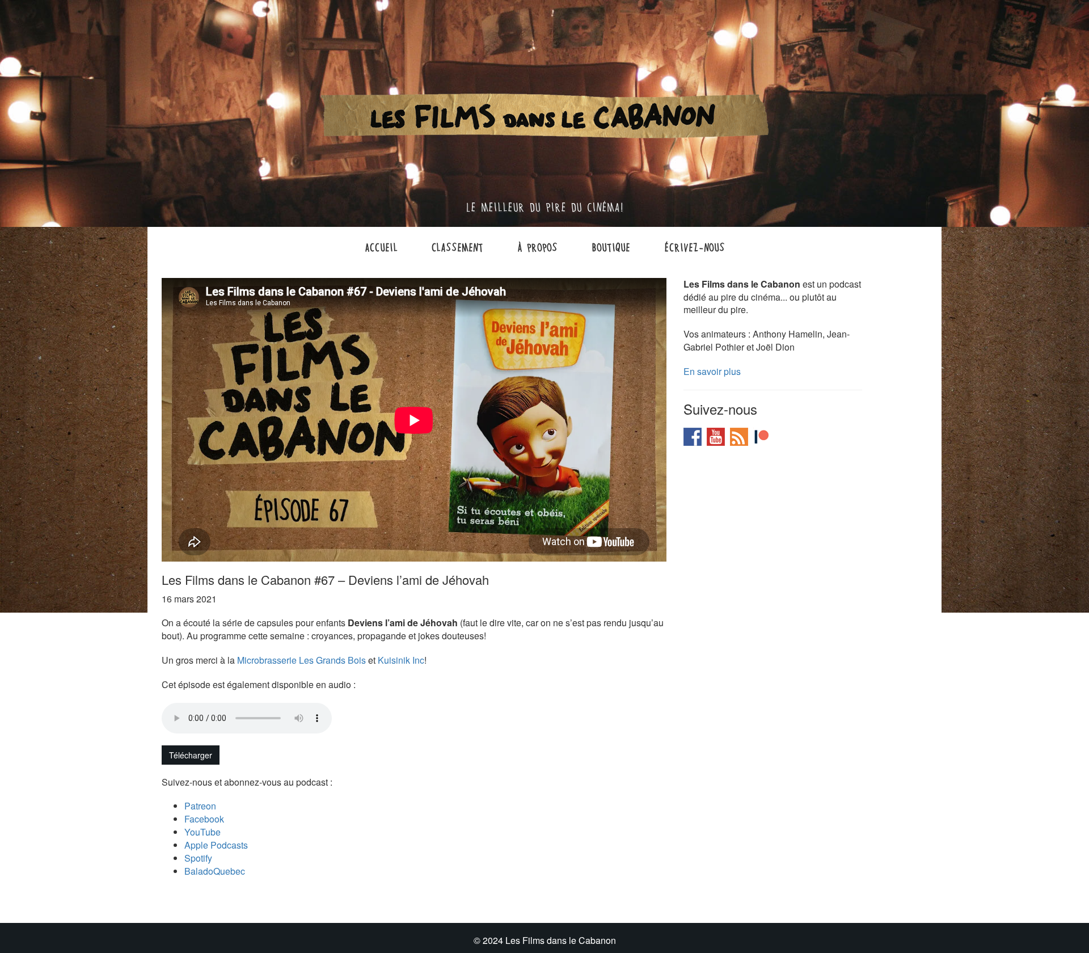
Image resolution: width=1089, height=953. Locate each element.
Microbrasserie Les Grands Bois (301, 660)
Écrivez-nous (694, 247)
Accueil (381, 247)
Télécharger (190, 755)
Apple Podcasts (216, 844)
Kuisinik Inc (401, 660)
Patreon (200, 805)
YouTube (202, 831)
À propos (537, 247)
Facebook (204, 818)
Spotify (198, 858)
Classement (457, 247)
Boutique (611, 247)
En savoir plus (712, 371)
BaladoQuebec (214, 871)
